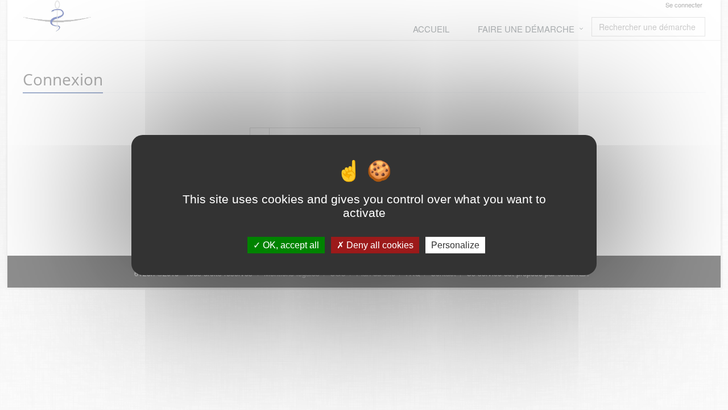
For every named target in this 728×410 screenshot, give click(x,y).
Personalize (455, 245)
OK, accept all (289, 245)
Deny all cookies (378, 245)
